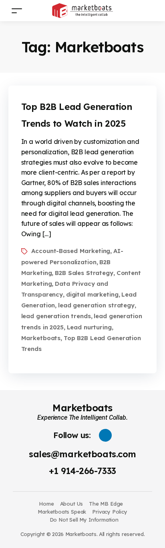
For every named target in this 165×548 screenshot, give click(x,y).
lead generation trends (56, 316)
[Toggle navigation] (16, 10)
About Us (71, 503)
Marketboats (41, 338)
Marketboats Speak (62, 511)
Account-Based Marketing (70, 251)
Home (46, 503)
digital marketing (92, 294)
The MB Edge (106, 503)
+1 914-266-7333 (82, 470)
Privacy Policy (109, 511)
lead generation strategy (96, 305)
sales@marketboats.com (82, 454)
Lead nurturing (89, 327)
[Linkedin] (105, 435)
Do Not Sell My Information (84, 519)
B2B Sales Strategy (84, 273)
